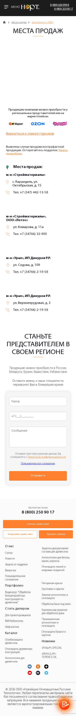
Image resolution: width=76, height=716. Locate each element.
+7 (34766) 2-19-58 (34, 272)
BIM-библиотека (14, 621)
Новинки (48, 641)
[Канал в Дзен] (46, 666)
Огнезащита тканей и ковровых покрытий (54, 568)
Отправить (38, 475)
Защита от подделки (16, 564)
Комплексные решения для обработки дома (54, 612)
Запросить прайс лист (20, 534)
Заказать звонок (56, 534)
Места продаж (19, 22)
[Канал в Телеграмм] (46, 673)
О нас (9, 546)
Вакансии (10, 570)
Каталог (11, 633)
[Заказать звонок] (64, 704)
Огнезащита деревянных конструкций (18, 650)
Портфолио (14, 585)
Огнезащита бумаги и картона (54, 633)
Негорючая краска (52, 583)
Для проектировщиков (18, 615)
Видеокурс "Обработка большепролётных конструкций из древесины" (18, 597)
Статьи (9, 552)
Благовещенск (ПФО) (43, 22)
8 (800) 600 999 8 (59, 5)
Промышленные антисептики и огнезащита (51, 622)
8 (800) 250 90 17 (63, 9)
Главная (5, 22)
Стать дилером (17, 608)
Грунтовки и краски (53, 589)
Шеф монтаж (12, 627)
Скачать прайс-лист (38, 524)
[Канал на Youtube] (38, 666)
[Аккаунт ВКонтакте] (30, 666)
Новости (10, 558)
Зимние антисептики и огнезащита (55, 596)
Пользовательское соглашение (38, 463)
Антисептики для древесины (15, 660)
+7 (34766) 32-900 (33, 234)
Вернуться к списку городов (30, 134)
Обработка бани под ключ (56, 604)
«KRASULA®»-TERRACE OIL (49, 655)
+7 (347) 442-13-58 (34, 192)
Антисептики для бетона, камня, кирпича (56, 559)
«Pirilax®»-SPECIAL (52, 648)
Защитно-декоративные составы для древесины (55, 550)
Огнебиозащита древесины (14, 641)
